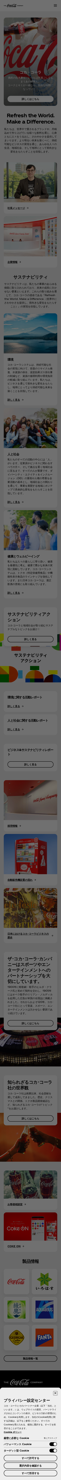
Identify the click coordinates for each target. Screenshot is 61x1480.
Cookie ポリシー (13, 1432)
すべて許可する (30, 1458)
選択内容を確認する (30, 1465)
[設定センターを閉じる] (55, 1393)
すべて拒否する (30, 1473)
